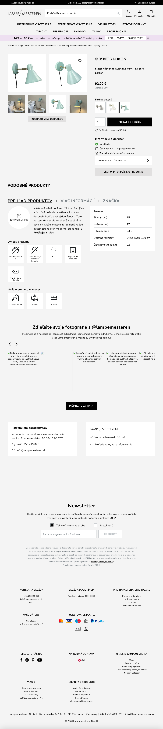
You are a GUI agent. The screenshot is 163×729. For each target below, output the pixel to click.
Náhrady (132, 602)
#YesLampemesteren (31, 688)
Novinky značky (31, 694)
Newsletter (31, 620)
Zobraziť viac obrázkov (47, 118)
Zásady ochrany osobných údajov (131, 669)
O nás (131, 660)
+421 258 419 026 (28, 444)
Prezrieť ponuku (92, 38)
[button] (16, 104)
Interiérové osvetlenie (34, 45)
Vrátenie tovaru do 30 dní (31, 624)
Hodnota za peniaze (81, 694)
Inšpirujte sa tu (79, 405)
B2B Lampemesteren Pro (31, 697)
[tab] (32, 201)
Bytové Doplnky (81, 697)
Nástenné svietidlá (54, 45)
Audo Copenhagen (81, 688)
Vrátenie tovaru (132, 599)
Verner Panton (81, 691)
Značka (111, 200)
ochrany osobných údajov (102, 561)
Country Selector (132, 672)
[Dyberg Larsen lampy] (111, 59)
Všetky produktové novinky (81, 701)
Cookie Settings (31, 691)
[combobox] (83, 13)
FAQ (31, 602)
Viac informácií (78, 200)
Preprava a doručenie (132, 596)
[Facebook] (21, 660)
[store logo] (24, 13)
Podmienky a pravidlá (132, 666)
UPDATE (125, 38)
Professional (117, 31)
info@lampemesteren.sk (31, 450)
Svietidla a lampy (15, 45)
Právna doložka (132, 663)
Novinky (80, 31)
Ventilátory (107, 24)
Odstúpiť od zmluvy (132, 605)
